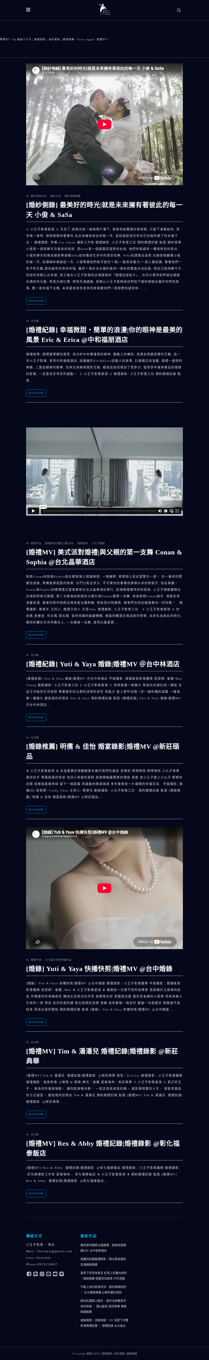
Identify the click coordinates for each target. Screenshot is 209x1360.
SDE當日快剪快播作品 (58, 960)
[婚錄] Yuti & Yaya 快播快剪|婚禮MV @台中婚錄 (99, 968)
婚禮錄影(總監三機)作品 (59, 543)
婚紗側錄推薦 (73, 196)
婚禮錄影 (82, 543)
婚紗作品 (55, 196)
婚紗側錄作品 (39, 196)
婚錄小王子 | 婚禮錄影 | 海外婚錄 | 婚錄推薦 (45, 39)
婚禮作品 (36, 543)
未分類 (35, 321)
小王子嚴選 (98, 543)
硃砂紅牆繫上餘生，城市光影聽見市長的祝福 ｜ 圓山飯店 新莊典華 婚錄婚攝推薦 (103, 1306)
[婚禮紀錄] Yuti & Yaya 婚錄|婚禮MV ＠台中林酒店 (103, 664)
